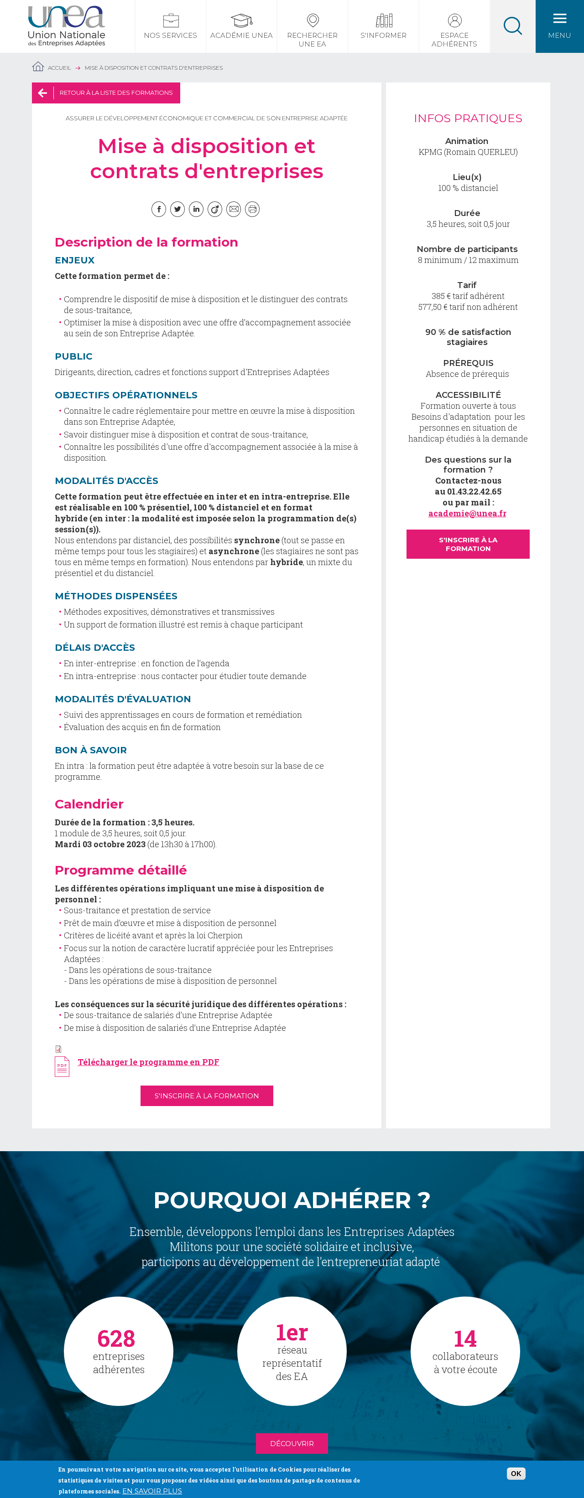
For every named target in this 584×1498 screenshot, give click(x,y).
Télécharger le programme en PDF (148, 1061)
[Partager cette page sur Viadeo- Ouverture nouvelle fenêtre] (215, 209)
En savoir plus (152, 1491)
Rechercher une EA (312, 39)
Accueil (59, 67)
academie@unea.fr (467, 513)
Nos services (170, 35)
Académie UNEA (241, 35)
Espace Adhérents (454, 39)
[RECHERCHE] (513, 26)
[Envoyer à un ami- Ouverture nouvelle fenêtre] (233, 209)
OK (516, 1473)
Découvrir (292, 1443)
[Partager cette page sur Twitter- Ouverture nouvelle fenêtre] (177, 209)
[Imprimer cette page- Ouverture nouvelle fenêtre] (252, 209)
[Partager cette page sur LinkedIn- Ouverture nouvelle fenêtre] (196, 209)
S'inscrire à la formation (207, 1095)
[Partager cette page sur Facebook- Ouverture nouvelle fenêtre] (158, 209)
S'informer (383, 35)
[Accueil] (66, 10)
